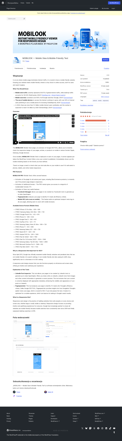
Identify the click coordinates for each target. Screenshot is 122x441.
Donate (75, 418)
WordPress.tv (55, 421)
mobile (100, 100)
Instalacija (43, 68)
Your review (83, 135)
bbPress (98, 418)
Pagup (27, 61)
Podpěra (106, 68)
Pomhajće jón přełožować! (77, 13)
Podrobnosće (19, 68)
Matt (97, 416)
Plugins (31, 418)
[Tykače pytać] (24, 18)
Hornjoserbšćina (26, 430)
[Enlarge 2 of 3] (73, 323)
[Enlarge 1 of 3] (41, 323)
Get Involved (76, 413)
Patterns (31, 421)
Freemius (19, 396)
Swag (75, 421)
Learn (52, 413)
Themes (31, 416)
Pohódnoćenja (31, 68)
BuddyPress (99, 421)
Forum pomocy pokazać (87, 149)
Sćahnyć (105, 59)
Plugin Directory (11, 8)
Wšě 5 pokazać (105, 96)
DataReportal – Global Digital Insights (53, 95)
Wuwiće (52, 68)
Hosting (9, 418)
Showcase (31, 413)
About (8, 413)
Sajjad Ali (50, 392)
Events (75, 416)
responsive (105, 100)
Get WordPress (114, 3)
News (8, 416)
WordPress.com (100, 413)
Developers (54, 418)
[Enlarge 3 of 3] (73, 345)
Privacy (9, 421)
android (95, 100)
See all (107, 135)
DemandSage (68, 97)
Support (53, 416)
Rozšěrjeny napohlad (86, 105)
